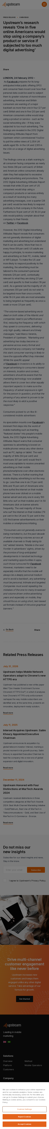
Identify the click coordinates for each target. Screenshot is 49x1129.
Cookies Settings (24, 1109)
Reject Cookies (24, 1117)
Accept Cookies (24, 1124)
